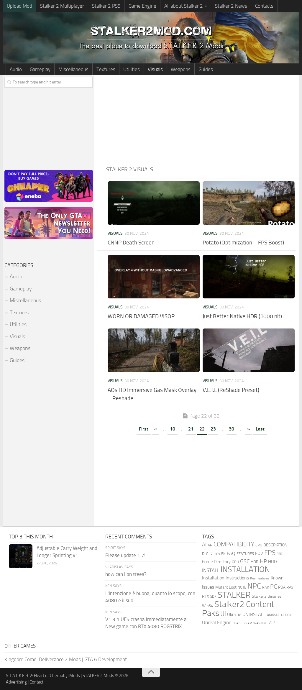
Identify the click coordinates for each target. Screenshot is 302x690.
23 (213, 429)
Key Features (260, 578)
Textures (105, 69)
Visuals (155, 69)
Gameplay (40, 69)
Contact (36, 682)
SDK (213, 596)
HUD (272, 561)
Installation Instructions (225, 578)
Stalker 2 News (231, 6)
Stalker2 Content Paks (238, 609)
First (143, 429)
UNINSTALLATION (279, 615)
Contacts (264, 6)
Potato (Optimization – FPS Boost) (243, 242)
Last (260, 429)
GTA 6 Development (105, 659)
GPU (235, 562)
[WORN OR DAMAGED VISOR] (154, 276)
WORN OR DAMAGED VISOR (141, 316)
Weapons (181, 69)
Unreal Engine (217, 622)
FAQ (231, 553)
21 (190, 429)
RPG (290, 587)
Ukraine (234, 614)
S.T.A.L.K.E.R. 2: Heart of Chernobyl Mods (43, 675)
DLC (205, 553)
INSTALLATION (245, 569)
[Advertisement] (201, 119)
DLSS (214, 553)
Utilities (131, 69)
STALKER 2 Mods (98, 675)
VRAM (248, 623)
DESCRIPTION (275, 545)
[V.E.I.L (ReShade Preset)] (249, 350)
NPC (254, 586)
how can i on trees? (126, 574)
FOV (259, 553)
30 (231, 429)
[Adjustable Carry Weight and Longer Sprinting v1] (20, 556)
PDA (281, 587)
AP (210, 545)
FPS (269, 552)
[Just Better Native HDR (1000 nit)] (249, 276)
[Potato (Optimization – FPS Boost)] (249, 203)
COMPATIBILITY (234, 544)
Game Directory (216, 561)
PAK (265, 587)
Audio (16, 69)
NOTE (242, 587)
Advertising (16, 682)
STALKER (234, 595)
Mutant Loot (226, 587)
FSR (279, 554)
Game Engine (142, 6)
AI (204, 545)
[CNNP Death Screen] (154, 203)
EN (223, 554)
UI (223, 614)
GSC (245, 561)
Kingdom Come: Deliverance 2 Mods (42, 659)
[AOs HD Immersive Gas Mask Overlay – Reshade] (154, 350)
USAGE (237, 623)
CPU (258, 545)
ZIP (272, 622)
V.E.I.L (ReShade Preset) (231, 390)
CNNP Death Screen (131, 242)
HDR (255, 561)
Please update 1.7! (125, 555)
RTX (205, 596)
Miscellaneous (73, 69)
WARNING (260, 623)
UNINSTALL (254, 614)
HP (263, 561)
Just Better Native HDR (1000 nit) (242, 316)
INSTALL (210, 570)
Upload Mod (19, 6)
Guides (205, 69)
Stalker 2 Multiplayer (62, 6)
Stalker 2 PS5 (106, 6)
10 (172, 429)
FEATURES (245, 553)
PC (273, 586)
